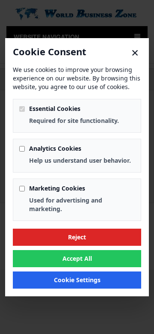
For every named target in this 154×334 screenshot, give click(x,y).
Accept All (77, 258)
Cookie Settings (77, 280)
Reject (77, 237)
